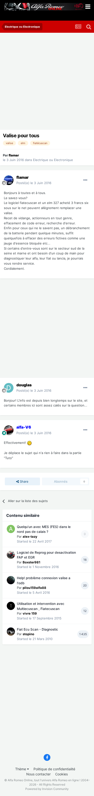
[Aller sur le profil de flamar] (8, 180)
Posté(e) (33, 183)
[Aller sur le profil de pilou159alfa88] (11, 580)
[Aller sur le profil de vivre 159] (11, 606)
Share (23, 481)
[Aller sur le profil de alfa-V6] (8, 430)
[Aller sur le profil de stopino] (11, 631)
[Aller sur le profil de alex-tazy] (11, 529)
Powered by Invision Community (47, 789)
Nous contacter (38, 774)
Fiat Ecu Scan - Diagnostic (37, 629)
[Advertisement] (47, 82)
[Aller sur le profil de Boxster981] (11, 555)
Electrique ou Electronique (53, 160)
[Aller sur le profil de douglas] (8, 388)
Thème (21, 769)
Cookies (61, 774)
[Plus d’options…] (85, 180)
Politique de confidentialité (54, 769)
